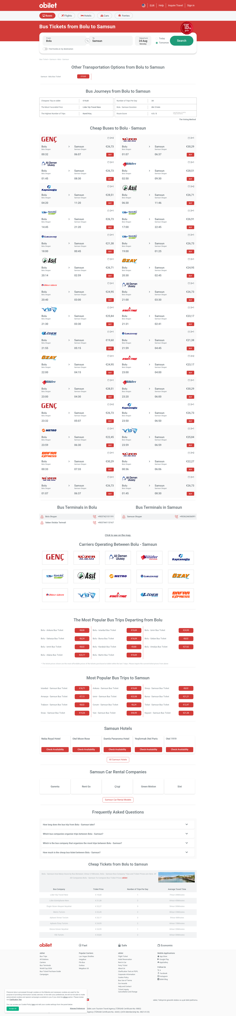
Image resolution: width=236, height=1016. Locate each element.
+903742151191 (106, 516)
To (93, 38)
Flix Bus (82, 962)
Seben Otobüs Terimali (55, 522)
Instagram (163, 976)
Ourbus (82, 965)
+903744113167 (106, 522)
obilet (124, 878)
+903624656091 (188, 516)
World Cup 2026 (46, 968)
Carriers (43, 962)
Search (181, 40)
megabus (82, 959)
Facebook (163, 973)
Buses (48, 15)
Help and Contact (124, 986)
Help (161, 5)
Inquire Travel (175, 5)
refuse (65, 997)
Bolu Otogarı (51, 516)
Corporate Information (126, 974)
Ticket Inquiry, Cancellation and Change (127, 990)
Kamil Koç (87, 113)
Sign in (190, 5)
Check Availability (55, 749)
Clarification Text (15, 1000)
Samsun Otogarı (134, 516)
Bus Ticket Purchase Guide (50, 971)
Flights (68, 15)
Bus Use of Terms (125, 980)
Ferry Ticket (122, 965)
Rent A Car (122, 962)
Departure (143, 38)
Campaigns (44, 974)
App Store (163, 956)
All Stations (44, 959)
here (33, 1004)
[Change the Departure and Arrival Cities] (87, 40)
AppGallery (163, 962)
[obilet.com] (54, 7)
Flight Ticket (123, 956)
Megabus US (84, 968)
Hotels (87, 15)
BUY (110, 155)
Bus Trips (43, 956)
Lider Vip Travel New (92, 107)
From (48, 38)
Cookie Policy (123, 977)
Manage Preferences (77, 1008)
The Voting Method (187, 119)
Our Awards (122, 983)
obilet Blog (163, 979)
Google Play (164, 959)
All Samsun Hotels (118, 759)
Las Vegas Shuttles (86, 956)
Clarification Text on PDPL (128, 971)
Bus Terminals (45, 965)
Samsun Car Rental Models (118, 799)
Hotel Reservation (125, 959)
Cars (106, 15)
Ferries (125, 15)
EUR (152, 5)
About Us (121, 968)
